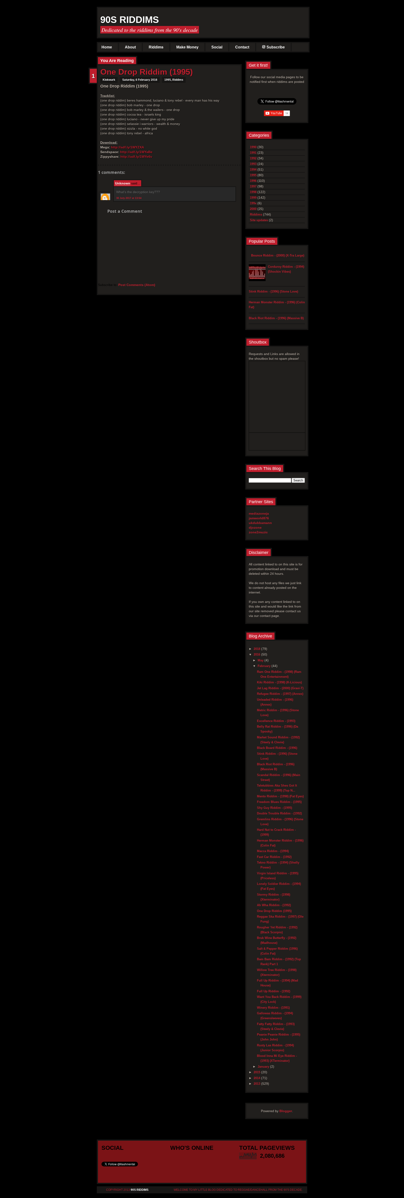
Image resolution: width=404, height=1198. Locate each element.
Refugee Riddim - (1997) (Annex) (280, 694)
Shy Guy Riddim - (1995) (274, 808)
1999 (253, 197)
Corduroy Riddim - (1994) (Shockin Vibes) (286, 269)
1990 (253, 147)
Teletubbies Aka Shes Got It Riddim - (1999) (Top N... (277, 788)
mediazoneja (259, 513)
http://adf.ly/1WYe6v (136, 156)
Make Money (187, 47)
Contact (242, 47)
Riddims (156, 47)
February (264, 666)
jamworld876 (259, 518)
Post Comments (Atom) (136, 285)
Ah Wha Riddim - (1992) (274, 905)
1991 (253, 152)
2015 (257, 1072)
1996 (253, 181)
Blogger (285, 1111)
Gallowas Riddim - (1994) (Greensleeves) (275, 1015)
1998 (253, 192)
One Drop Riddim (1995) (146, 71)
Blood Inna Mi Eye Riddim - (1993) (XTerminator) (277, 1058)
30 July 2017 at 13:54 (128, 198)
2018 (257, 649)
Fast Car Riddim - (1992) (274, 857)
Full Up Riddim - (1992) (273, 991)
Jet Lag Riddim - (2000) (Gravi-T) (280, 688)
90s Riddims (129, 20)
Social (216, 47)
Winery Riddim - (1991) (273, 1007)
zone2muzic (258, 532)
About (130, 47)
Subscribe (276, 47)
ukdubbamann (260, 523)
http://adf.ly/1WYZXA (127, 147)
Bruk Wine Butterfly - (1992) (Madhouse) (276, 940)
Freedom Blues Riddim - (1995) (279, 802)
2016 (257, 654)
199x (253, 203)
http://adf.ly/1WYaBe (136, 152)
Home (106, 47)
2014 (257, 1078)
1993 (253, 164)
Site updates (259, 220)
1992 (253, 158)
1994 (253, 169)
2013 (257, 1083)
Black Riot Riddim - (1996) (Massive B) (276, 318)
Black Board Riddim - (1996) (277, 748)
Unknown (122, 183)
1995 (167, 79)
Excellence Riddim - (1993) (276, 721)
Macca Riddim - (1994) (273, 851)
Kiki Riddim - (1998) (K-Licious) (279, 682)
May (261, 660)
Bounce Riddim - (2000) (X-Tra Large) (277, 255)
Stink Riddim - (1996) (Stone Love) (273, 291)
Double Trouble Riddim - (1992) (279, 813)
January (264, 1066)
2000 (253, 209)
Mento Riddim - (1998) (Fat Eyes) (280, 796)
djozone (255, 527)
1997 (253, 186)
